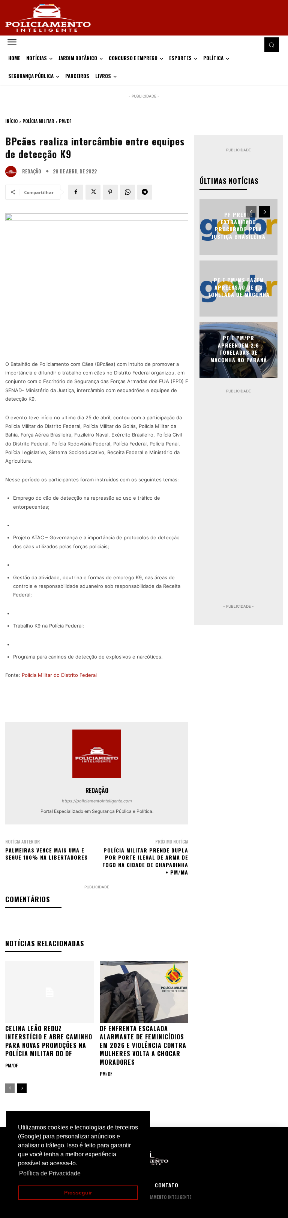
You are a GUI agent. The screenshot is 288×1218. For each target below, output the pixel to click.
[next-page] (22, 1088)
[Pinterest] (110, 192)
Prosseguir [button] (78, 1193)
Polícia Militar (38, 121)
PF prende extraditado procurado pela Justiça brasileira (239, 225)
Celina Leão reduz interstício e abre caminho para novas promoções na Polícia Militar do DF (48, 1041)
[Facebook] (75, 192)
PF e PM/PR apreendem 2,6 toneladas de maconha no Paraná (238, 349)
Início (11, 121)
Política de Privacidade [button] (50, 1173)
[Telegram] (144, 192)
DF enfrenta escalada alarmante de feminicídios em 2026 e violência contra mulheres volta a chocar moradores (143, 1045)
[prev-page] (10, 1088)
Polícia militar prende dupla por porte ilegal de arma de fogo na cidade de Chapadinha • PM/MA (145, 861)
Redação (31, 171)
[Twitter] (93, 192)
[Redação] (12, 171)
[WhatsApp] (127, 192)
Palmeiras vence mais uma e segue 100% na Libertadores (46, 853)
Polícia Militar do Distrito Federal (59, 675)
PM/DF (65, 121)
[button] (271, 44)
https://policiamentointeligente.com (97, 801)
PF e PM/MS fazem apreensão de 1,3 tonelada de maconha (239, 287)
